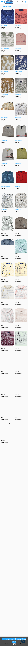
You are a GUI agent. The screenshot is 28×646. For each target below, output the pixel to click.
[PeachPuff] (7, 324)
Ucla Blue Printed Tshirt (18, 71)
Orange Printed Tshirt (4, 117)
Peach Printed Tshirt (18, 301)
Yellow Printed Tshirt (4, 278)
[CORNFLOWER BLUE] (19, 25)
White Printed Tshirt (18, 117)
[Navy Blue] (7, 25)
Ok (14, 644)
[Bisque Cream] (7, 71)
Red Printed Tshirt (17, 186)
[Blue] (21, 416)
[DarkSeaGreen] (21, 255)
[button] (19, 2)
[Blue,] (20, 416)
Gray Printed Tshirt (4, 140)
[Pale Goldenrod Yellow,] (19, 94)
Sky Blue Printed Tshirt (18, 140)
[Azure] (7, 416)
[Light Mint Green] (8, 71)
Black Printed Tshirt (4, 439)
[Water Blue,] (22, 94)
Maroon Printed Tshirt (4, 347)
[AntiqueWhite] (21, 393)
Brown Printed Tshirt (18, 209)
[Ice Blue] (5, 48)
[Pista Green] (7, 48)
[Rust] (21, 25)
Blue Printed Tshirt (4, 209)
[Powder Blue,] (8, 94)
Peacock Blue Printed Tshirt (5, 186)
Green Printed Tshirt (18, 163)
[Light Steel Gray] (8, 48)
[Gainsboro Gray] (5, 71)
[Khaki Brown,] (6, 94)
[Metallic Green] (22, 25)
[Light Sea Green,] (21, 94)
